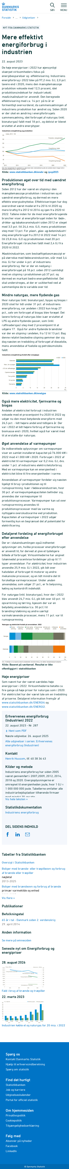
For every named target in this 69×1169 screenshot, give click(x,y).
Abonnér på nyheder (19, 1140)
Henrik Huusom (15, 758)
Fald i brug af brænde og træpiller (23, 990)
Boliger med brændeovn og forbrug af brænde (31, 890)
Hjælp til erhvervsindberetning (25, 1064)
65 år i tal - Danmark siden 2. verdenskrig (28, 920)
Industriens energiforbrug (22, 812)
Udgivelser (28, 17)
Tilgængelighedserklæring (22, 1125)
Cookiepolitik (14, 1120)
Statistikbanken (15, 1084)
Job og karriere (15, 1089)
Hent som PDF (18, 730)
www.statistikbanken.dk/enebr (27, 172)
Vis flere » (8, 897)
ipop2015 (53, 172)
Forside (6, 17)
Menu (63, 9)
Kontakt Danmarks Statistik (23, 1059)
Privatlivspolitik (15, 1115)
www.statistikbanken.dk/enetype (28, 393)
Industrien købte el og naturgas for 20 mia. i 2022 (33, 1025)
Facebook (12, 1146)
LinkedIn (11, 1151)
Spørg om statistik (17, 1069)
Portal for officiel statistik (22, 1099)
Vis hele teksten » (16, 799)
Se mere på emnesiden (16, 940)
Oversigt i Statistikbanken (18, 862)
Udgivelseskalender (18, 1094)
